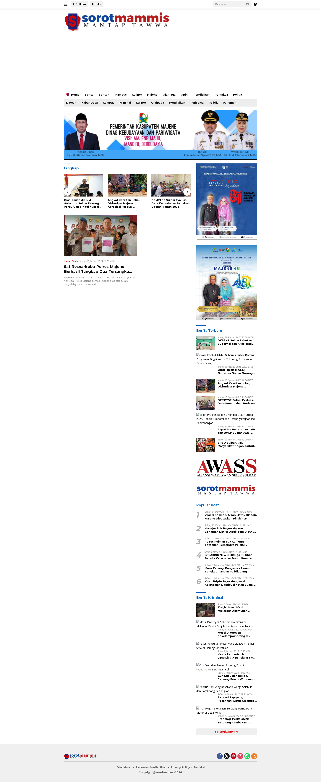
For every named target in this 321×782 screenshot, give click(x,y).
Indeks (96, 4)
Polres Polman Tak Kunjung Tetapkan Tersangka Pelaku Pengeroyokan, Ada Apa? (225, 543)
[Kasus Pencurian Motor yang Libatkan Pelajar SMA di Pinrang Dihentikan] (226, 646)
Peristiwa (221, 94)
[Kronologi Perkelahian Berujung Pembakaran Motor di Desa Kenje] (226, 711)
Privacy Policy (180, 767)
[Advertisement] (160, 63)
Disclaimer (124, 767)
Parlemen (229, 102)
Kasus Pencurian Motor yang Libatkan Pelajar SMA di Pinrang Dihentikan (236, 656)
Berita (89, 94)
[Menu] (66, 4)
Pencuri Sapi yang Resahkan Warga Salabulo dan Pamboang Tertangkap (237, 699)
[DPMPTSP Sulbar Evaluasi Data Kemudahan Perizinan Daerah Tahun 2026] (127, 185)
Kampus (121, 94)
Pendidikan (202, 94)
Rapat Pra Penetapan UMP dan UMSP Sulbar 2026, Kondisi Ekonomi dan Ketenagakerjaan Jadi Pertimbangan (170, 203)
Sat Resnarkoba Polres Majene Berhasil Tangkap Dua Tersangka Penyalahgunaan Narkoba (96, 271)
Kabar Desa (90, 102)
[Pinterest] (233, 756)
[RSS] (254, 756)
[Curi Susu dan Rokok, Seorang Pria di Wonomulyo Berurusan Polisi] (226, 667)
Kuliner (137, 94)
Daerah (71, 102)
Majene (152, 94)
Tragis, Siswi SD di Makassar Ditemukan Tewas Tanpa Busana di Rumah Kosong (235, 609)
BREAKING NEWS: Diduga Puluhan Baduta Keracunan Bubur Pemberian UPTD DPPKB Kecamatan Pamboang (231, 556)
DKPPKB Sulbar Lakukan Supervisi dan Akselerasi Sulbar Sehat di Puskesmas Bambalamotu (237, 342)
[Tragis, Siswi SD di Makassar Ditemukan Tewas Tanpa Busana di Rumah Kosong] (205, 610)
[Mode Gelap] (255, 4)
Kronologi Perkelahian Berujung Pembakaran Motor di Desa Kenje (233, 720)
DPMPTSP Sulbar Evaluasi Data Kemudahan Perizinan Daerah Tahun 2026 (127, 203)
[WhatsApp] (247, 756)
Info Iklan (79, 4)
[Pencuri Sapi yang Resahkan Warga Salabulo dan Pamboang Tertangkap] (226, 689)
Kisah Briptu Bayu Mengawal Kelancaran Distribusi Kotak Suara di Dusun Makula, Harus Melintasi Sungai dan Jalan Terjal (230, 583)
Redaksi (199, 767)
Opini (184, 94)
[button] (248, 4)
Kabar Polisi (71, 261)
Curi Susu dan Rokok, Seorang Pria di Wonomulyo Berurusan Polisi (237, 677)
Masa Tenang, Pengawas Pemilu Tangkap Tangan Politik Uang (227, 570)
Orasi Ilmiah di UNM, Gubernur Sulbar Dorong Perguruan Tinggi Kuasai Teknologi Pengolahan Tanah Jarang (235, 371)
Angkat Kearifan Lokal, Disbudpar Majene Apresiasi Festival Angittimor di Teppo (80, 203)
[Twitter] (227, 756)
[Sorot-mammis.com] (117, 21)
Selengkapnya (225, 731)
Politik (237, 94)
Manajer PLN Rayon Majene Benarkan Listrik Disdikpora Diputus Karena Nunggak (230, 530)
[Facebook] (220, 756)
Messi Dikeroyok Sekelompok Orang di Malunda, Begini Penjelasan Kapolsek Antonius (237, 634)
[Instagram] (240, 756)
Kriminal (125, 102)
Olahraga (169, 94)
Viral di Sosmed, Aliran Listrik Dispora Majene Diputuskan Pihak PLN (231, 516)
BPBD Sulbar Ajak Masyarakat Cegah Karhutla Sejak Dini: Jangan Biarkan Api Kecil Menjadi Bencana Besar (237, 444)
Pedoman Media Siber (151, 767)
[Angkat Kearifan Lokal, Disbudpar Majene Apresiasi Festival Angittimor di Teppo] (83, 185)
